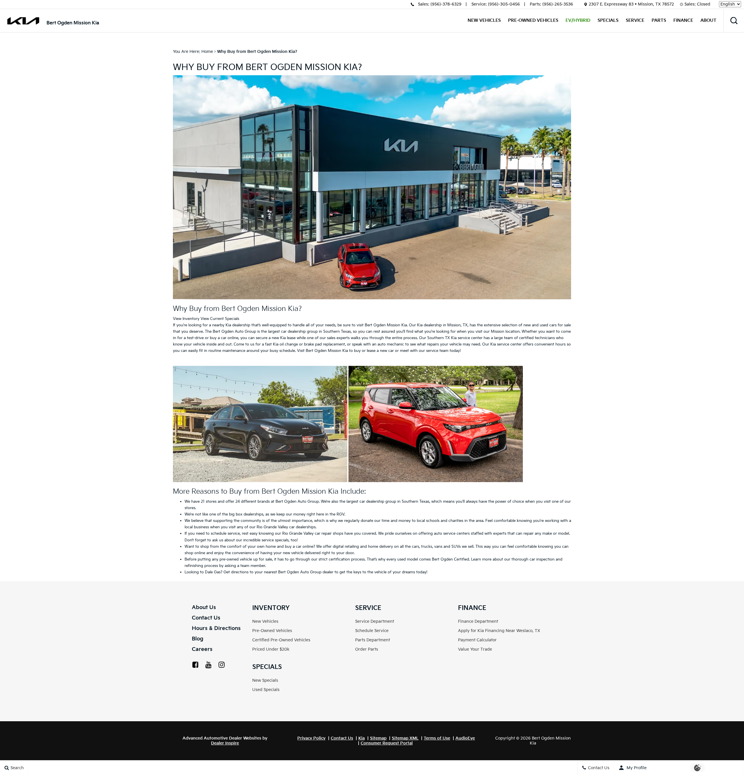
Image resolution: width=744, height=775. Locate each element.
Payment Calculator (477, 640)
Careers (202, 649)
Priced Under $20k (270, 649)
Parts (659, 20)
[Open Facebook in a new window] (195, 664)
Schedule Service (372, 630)
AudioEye (465, 738)
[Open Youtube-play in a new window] (208, 664)
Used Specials (266, 689)
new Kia (279, 338)
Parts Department (372, 640)
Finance (683, 20)
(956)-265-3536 (557, 4)
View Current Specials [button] (220, 318)
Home (207, 51)
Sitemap (378, 738)
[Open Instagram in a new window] (221, 664)
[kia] (23, 20)
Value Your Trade (475, 649)
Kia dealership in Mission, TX (442, 325)
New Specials (265, 680)
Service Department (374, 621)
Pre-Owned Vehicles (533, 20)
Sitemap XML (405, 738)
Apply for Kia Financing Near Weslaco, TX (499, 630)
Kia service (460, 338)
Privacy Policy (311, 738)
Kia (361, 738)
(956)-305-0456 (504, 4)
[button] (734, 20)
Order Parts (366, 649)
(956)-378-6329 (446, 4)
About (708, 20)
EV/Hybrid (578, 20)
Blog (197, 639)
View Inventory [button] (186, 318)
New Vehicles (484, 20)
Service (635, 20)
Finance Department (478, 621)
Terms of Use (437, 738)
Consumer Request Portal (387, 743)
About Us (204, 607)
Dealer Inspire (225, 743)
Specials (608, 20)
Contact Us (206, 618)
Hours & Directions (216, 628)
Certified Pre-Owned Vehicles (281, 640)
